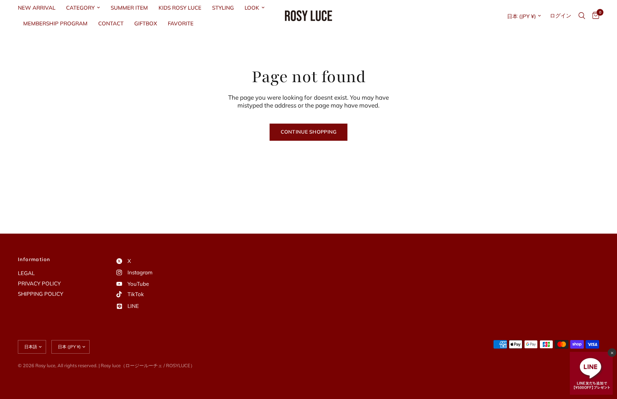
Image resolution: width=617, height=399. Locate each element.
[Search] (582, 15)
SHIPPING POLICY (40, 293)
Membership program (55, 23)
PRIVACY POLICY (39, 283)
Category (80, 7)
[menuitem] (39, 8)
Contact (111, 23)
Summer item (129, 7)
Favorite (181, 23)
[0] (594, 15)
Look (252, 7)
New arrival (36, 7)
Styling (223, 7)
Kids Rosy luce (180, 7)
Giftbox (145, 23)
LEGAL (26, 273)
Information (34, 259)
